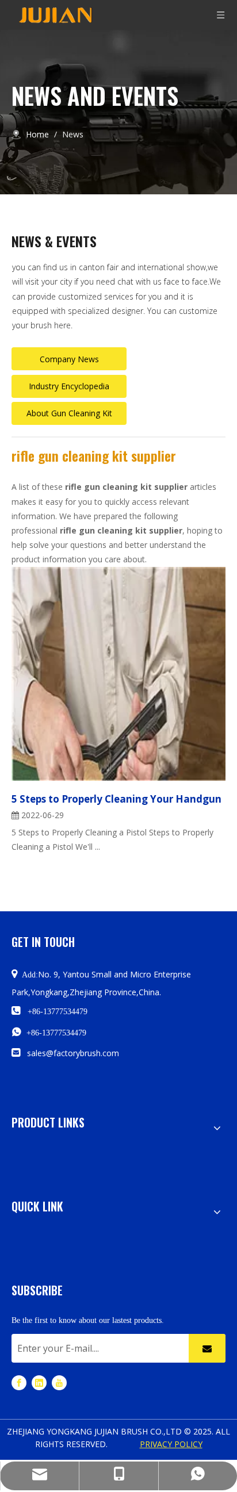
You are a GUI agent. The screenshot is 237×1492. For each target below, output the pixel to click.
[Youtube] (59, 1382)
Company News (69, 359)
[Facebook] (19, 1382)
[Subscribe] (207, 1348)
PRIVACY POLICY (171, 1444)
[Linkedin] (39, 1382)
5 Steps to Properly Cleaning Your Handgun (116, 799)
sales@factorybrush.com (73, 1053)
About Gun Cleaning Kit (69, 413)
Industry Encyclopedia (69, 386)
